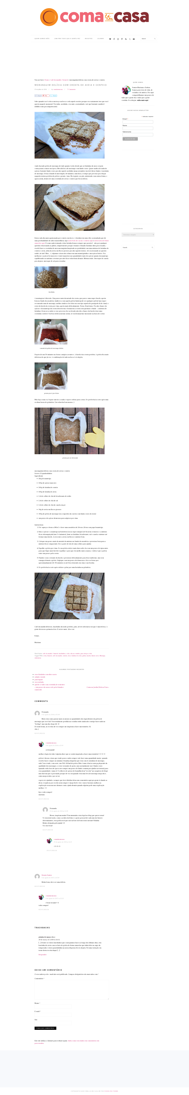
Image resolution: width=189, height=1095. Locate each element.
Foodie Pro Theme (111, 1091)
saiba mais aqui (142, 100)
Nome (37, 1003)
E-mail (38, 1011)
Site (36, 1020)
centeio (65, 656)
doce (69, 656)
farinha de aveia (77, 656)
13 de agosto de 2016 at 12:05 (59, 811)
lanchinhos (62, 653)
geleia (84, 656)
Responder (40, 733)
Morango (102, 656)
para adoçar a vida (86, 653)
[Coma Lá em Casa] (94, 30)
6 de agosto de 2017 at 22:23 (55, 898)
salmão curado (40, 677)
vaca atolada (39, 682)
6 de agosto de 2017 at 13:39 (50, 877)
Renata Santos (47, 875)
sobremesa (38, 658)
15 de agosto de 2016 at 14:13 (63, 842)
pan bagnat (39, 680)
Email (125, 119)
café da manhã (57, 656)
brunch (49, 656)
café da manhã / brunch (50, 653)
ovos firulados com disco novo (46, 674)
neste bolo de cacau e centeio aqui (80, 241)
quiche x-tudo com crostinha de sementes (50, 685)
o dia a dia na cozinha (73, 653)
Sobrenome (127, 132)
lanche (89, 656)
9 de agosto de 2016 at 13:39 (54, 745)
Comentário (39, 978)
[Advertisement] (94, 58)
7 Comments (71, 89)
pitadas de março (45, 937)
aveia (45, 656)
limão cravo (95, 656)
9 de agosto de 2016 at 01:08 (51, 714)
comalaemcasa (51, 743)
